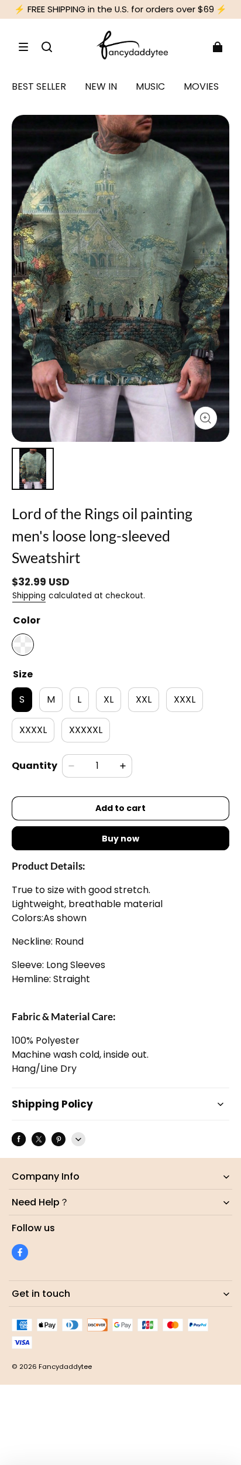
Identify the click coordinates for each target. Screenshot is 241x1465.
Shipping (29, 595)
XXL (144, 699)
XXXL (184, 699)
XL (108, 699)
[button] (23, 47)
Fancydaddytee (65, 1366)
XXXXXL (85, 730)
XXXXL (33, 730)
